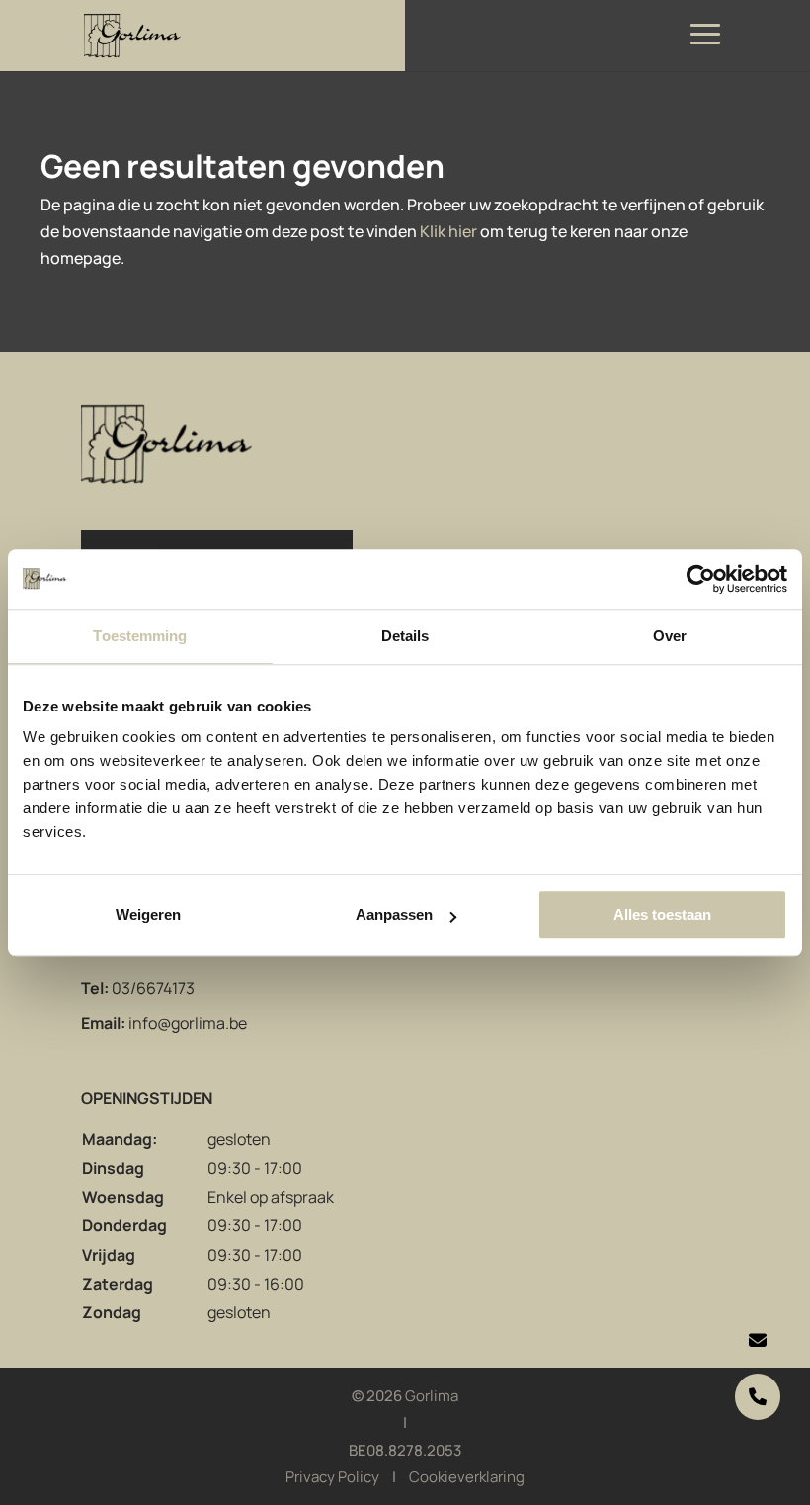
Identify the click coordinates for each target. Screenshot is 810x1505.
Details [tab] (405, 635)
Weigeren (148, 914)
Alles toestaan (662, 914)
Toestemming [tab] (140, 635)
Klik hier (448, 231)
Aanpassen (394, 914)
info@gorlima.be (187, 1023)
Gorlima (431, 1395)
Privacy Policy (332, 1476)
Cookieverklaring (467, 1476)
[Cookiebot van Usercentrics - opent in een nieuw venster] (700, 579)
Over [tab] (670, 635)
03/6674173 (153, 988)
